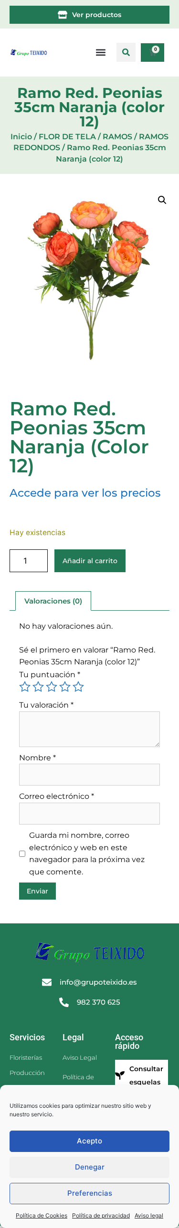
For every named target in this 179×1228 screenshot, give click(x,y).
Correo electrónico (56, 796)
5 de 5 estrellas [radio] (78, 686)
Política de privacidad (101, 1215)
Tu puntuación (49, 674)
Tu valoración (46, 705)
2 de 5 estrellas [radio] (38, 686)
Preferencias (89, 1193)
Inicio (21, 136)
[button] (126, 52)
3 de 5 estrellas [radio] (51, 686)
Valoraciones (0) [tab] (53, 600)
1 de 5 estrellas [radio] (25, 686)
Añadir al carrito (90, 560)
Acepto (89, 1140)
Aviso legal (149, 1215)
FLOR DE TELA (67, 136)
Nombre (37, 757)
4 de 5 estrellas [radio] (65, 686)
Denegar (90, 1166)
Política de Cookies (41, 1215)
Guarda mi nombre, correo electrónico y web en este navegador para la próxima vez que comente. (87, 853)
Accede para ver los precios (85, 492)
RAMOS (117, 136)
